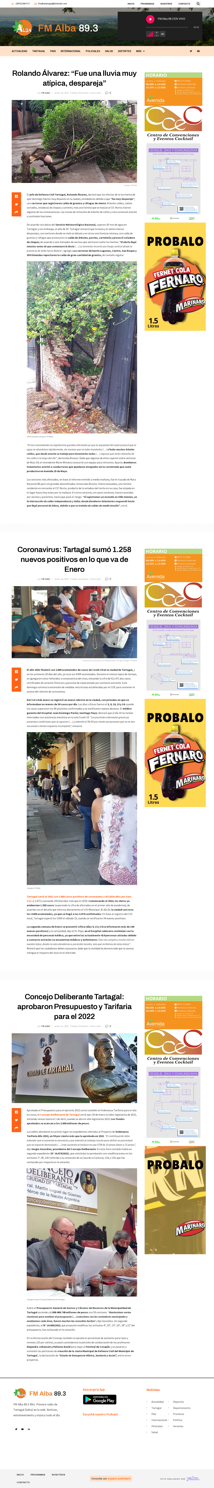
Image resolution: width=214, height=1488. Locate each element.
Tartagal (38, 51)
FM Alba (46, 92)
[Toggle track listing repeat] (162, 34)
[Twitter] (191, 51)
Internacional (71, 51)
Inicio (131, 4)
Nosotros (166, 4)
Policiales (93, 51)
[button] (198, 4)
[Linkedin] (29, 1429)
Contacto (184, 4)
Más (138, 51)
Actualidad (19, 51)
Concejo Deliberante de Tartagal (60, 1114)
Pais (53, 51)
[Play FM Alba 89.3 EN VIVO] (150, 19)
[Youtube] (198, 51)
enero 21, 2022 (62, 1026)
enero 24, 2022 (62, 92)
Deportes (124, 51)
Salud (109, 51)
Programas (147, 4)
